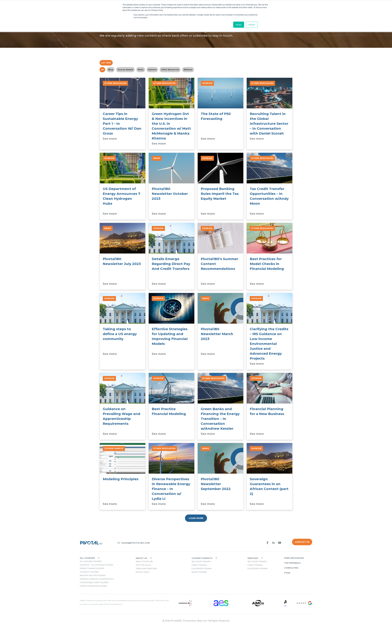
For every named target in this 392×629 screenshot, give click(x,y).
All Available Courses (91, 561)
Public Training (199, 565)
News (140, 69)
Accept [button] (238, 24)
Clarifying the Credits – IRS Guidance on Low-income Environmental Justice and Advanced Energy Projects (269, 344)
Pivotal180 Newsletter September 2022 (216, 484)
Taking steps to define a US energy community (120, 334)
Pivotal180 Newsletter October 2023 (170, 194)
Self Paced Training (201, 561)
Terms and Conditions (146, 568)
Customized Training (202, 568)
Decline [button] (252, 24)
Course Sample (125, 69)
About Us (141, 558)
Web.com (202, 620)
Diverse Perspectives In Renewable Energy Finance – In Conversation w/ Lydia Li (171, 489)
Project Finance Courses (92, 568)
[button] (267, 542)
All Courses (87, 558)
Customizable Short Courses (94, 582)
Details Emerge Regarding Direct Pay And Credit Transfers (171, 264)
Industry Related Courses (93, 575)
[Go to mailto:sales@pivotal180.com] (173, 542)
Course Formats (202, 558)
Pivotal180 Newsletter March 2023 (217, 334)
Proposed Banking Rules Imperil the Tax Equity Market (220, 194)
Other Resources (170, 69)
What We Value (143, 565)
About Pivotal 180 (144, 561)
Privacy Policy (143, 572)
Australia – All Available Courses (96, 565)
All (102, 69)
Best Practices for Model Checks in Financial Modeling (267, 264)
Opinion (152, 69)
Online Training (199, 572)
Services (252, 558)
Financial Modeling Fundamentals (96, 579)
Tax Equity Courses (89, 572)
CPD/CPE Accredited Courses (93, 586)
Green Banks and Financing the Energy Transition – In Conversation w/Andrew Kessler (220, 419)
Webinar (188, 69)
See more (110, 138)
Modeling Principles (120, 479)
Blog (110, 69)
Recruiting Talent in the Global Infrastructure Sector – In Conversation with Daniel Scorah (269, 123)
